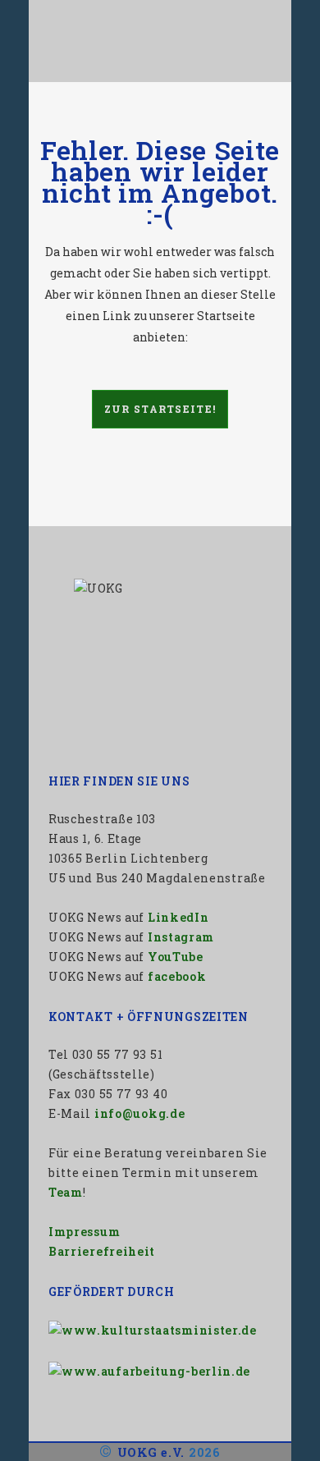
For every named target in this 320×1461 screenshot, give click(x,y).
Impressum (84, 1231)
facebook (177, 976)
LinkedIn (178, 917)
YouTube (175, 956)
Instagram (181, 937)
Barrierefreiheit (101, 1251)
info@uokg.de (139, 1113)
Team (65, 1192)
